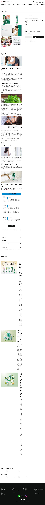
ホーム (2, 8)
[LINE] (19, 496)
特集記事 (13, 488)
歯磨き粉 (16, 471)
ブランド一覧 (36, 4)
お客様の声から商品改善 (15, 490)
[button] (43, 2)
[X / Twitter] (22, 496)
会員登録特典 (25, 490)
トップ (2, 11)
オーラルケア (10, 471)
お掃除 (18, 4)
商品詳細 (6, 11)
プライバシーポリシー (37, 493)
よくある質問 (25, 488)
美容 (14, 4)
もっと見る (11, 225)
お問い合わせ (25, 489)
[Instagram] (26, 496)
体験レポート (14, 489)
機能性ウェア (3, 4)
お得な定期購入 (30, 4)
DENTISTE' (6, 8)
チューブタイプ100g (5, 189)
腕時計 (9, 4)
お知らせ (13, 492)
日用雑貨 (24, 4)
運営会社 (35, 488)
